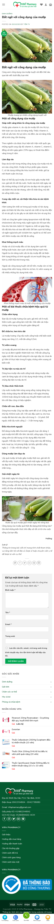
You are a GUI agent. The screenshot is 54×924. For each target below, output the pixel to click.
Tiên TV (27, 24)
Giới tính (5, 686)
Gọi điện (26, 915)
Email (8, 624)
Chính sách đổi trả (10, 852)
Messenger (37, 920)
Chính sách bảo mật (10, 862)
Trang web (10, 636)
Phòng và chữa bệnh (11, 701)
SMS (47, 920)
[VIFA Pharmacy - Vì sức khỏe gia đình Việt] (25, 4)
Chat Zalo (15, 920)
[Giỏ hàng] (50, 4)
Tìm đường (4, 920)
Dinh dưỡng (7, 681)
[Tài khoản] (46, 4)
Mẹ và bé (6, 696)
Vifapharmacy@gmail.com (19, 807)
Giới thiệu (6, 834)
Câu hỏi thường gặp (10, 848)
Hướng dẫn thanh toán (12, 843)
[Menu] (3, 4)
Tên (7, 612)
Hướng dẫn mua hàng (11, 839)
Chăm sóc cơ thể (9, 691)
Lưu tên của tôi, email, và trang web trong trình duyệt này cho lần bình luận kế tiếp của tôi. (26, 652)
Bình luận (10, 590)
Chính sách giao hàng (11, 857)
